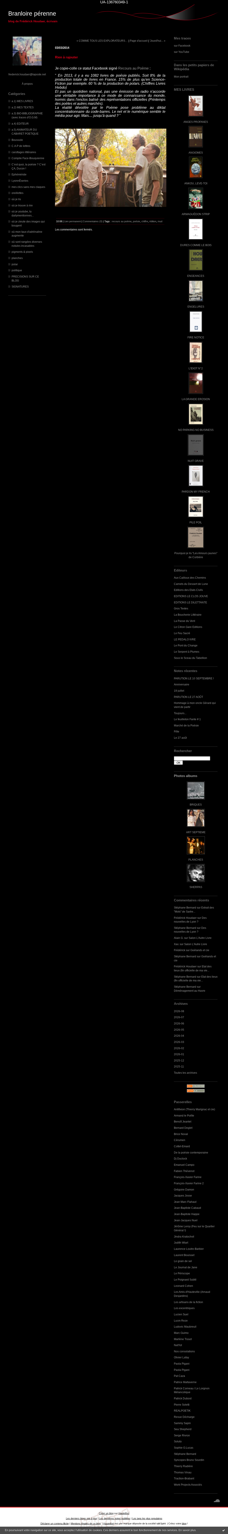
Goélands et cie (199, 950)
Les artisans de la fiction (188, 1302)
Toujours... (180, 713)
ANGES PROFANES (195, 121)
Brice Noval (181, 1134)
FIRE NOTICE (195, 337)
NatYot (178, 1345)
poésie (136, 221)
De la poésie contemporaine (191, 1152)
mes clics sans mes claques (28, 186)
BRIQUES (196, 804)
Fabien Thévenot (184, 1171)
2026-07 (179, 1017)
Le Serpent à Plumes (186, 651)
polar (15, 264)
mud (160, 221)
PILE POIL (195, 522)
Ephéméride (19, 174)
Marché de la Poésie (186, 725)
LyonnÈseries (20, 180)
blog (184, 1523)
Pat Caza (179, 1375)
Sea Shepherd (182, 1429)
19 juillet (179, 690)
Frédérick (179, 950)
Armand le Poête (184, 1115)
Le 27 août (180, 737)
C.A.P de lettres (21, 145)
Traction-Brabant (184, 1478)
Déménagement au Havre (189, 990)
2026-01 (179, 1054)
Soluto (178, 1441)
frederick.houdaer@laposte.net (27, 74)
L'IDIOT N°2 (196, 368)
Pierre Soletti (181, 1404)
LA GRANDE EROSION (196, 399)
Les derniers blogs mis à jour (81, 1518)
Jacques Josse (183, 1195)
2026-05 (179, 1029)
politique (17, 270)
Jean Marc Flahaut (185, 1201)
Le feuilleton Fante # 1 (187, 719)
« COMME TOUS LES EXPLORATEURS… (102, 40)
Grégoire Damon (184, 1189)
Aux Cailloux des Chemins (190, 577)
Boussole (17, 139)
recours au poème (122, 221)
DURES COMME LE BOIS (196, 245)
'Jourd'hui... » (157, 40)
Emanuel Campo (184, 1164)
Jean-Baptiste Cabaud (187, 1207)
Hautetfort (123, 1513)
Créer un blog (106, 1513)
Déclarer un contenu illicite (55, 1523)
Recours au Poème (133, 68)
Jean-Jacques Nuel (185, 1220)
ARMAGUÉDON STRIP (196, 214)
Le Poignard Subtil (185, 1279)
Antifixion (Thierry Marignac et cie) (194, 1109)
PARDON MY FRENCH (196, 491)
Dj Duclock (180, 1158)
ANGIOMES (196, 152)
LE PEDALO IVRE (185, 639)
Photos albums (185, 776)
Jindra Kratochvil (184, 1236)
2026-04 (179, 1035)
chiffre (144, 221)
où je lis (16, 199)
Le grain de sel (183, 1261)
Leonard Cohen (183, 1285)
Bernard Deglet (183, 1127)
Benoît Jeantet (182, 1121)
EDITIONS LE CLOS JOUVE (191, 596)
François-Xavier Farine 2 (189, 1183)
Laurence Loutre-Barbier (189, 1248)
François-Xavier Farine (188, 1177)
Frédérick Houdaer (185, 917)
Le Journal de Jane (185, 1267)
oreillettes (17, 192)
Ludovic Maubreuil (185, 1326)
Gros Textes (181, 608)
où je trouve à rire (22, 205)
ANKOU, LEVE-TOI (195, 183)
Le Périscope (182, 1273)
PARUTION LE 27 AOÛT (188, 696)
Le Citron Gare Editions (188, 626)
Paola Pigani (181, 1363)
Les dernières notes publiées (114, 1518)
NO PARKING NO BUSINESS (196, 429)
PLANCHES (195, 859)
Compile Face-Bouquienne (28, 158)
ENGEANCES (195, 275)
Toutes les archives (185, 1072)
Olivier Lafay (181, 1357)
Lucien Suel (181, 1314)
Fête (176, 731)
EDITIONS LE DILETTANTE (190, 602)
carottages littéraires (24, 152)
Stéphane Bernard (185, 907)
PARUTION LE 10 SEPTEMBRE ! (194, 678)
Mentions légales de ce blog (86, 1523)
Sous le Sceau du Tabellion (190, 657)
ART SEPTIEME (196, 832)
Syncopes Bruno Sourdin (189, 1459)
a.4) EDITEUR (20, 123)
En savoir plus (187, 1530)
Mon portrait (181, 76)
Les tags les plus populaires (147, 1518)
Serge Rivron (182, 1435)
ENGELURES (195, 306)
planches (17, 258)
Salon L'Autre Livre (200, 937)
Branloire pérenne (32, 13)
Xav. (176, 944)
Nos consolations (184, 1351)
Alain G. (178, 937)
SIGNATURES (20, 286)
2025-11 (179, 1066)
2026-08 (179, 1011)
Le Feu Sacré (182, 633)
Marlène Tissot (183, 1339)
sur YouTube (181, 51)
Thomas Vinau (182, 1472)
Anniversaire (181, 684)
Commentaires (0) (92, 221)
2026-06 (179, 1023)
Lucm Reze (181, 1320)
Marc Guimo (181, 1332)
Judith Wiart (181, 1242)
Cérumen (179, 1140)
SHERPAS (195, 887)
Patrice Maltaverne (185, 1382)
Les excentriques (184, 1308)
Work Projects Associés (188, 1484)
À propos (27, 83)
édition (152, 221)
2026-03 (179, 1041)
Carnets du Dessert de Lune (191, 583)
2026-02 (179, 1048)
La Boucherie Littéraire (188, 614)
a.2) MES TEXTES (23, 107)
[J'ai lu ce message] (223, 1530)
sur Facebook (182, 45)
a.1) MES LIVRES (22, 101)
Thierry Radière (183, 1466)
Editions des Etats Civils (188, 589)
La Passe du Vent (184, 620)
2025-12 (179, 1060)
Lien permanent (72, 221)
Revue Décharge (184, 1416)
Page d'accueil (139, 40)
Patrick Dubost (182, 1398)
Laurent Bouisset (184, 1255)
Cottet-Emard (182, 1146)
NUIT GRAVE (196, 460)
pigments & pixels (22, 251)
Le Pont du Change (185, 645)
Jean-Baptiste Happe (187, 1214)
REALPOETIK (182, 1410)
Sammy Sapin (182, 1423)
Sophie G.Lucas (183, 1447)
